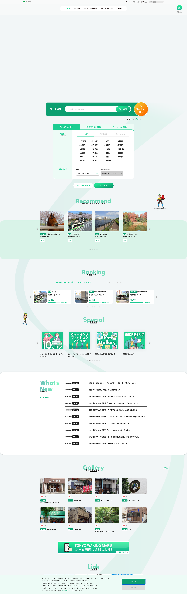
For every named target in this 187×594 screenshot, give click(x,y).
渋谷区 (82, 153)
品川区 (82, 149)
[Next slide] (150, 229)
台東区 (95, 145)
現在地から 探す (141, 111)
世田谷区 (121, 149)
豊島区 (120, 153)
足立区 (82, 160)
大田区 (108, 149)
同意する (133, 582)
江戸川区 (109, 160)
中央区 (95, 141)
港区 (107, 141)
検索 (125, 109)
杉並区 (108, 153)
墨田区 (108, 145)
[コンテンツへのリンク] (9, 29)
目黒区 (95, 149)
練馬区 (120, 156)
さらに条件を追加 (83, 185)
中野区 (95, 153)
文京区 (82, 145)
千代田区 (83, 141)
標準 (142, 2)
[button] (89, 249)
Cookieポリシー (66, 591)
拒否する (133, 587)
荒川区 (95, 156)
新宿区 (120, 141)
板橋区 (108, 156)
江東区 (120, 145)
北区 (81, 156)
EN (129, 2)
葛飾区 (95, 160)
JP (126, 2)
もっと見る (44, 397)
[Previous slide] (37, 229)
